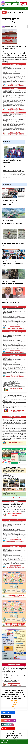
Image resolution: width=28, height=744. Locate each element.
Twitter (14, 704)
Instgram (14, 702)
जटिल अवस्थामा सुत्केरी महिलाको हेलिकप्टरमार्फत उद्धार (12, 224)
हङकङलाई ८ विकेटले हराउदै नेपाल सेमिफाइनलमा (12, 161)
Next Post (5, 142)
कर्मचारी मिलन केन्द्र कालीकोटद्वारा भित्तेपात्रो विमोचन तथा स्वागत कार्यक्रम (13, 204)
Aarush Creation (4, 742)
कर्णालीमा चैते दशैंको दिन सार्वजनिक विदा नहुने (10, 20)
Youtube (14, 707)
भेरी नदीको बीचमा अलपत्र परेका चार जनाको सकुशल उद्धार (13, 244)
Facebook (14, 700)
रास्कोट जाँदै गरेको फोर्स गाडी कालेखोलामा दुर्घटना (12, 284)
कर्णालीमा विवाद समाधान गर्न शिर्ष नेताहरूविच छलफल (11, 303)
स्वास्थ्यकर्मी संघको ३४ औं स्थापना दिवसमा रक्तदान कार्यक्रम (12, 264)
